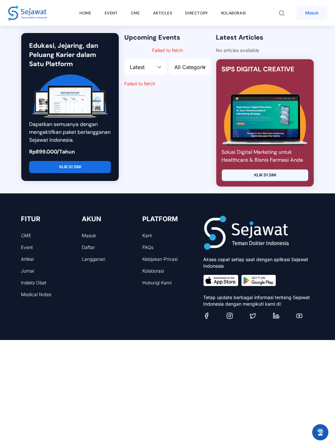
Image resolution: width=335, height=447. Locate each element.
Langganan (93, 259)
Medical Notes (36, 294)
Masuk (312, 12)
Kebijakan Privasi (160, 259)
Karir (147, 235)
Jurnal (27, 271)
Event (27, 247)
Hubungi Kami (156, 282)
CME (26, 235)
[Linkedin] (282, 316)
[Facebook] (212, 316)
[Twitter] (259, 316)
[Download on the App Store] (220, 280)
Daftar (88, 247)
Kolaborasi (153, 271)
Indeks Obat (33, 282)
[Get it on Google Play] (258, 280)
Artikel (27, 259)
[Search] (284, 13)
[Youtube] (305, 316)
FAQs (147, 247)
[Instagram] (235, 316)
